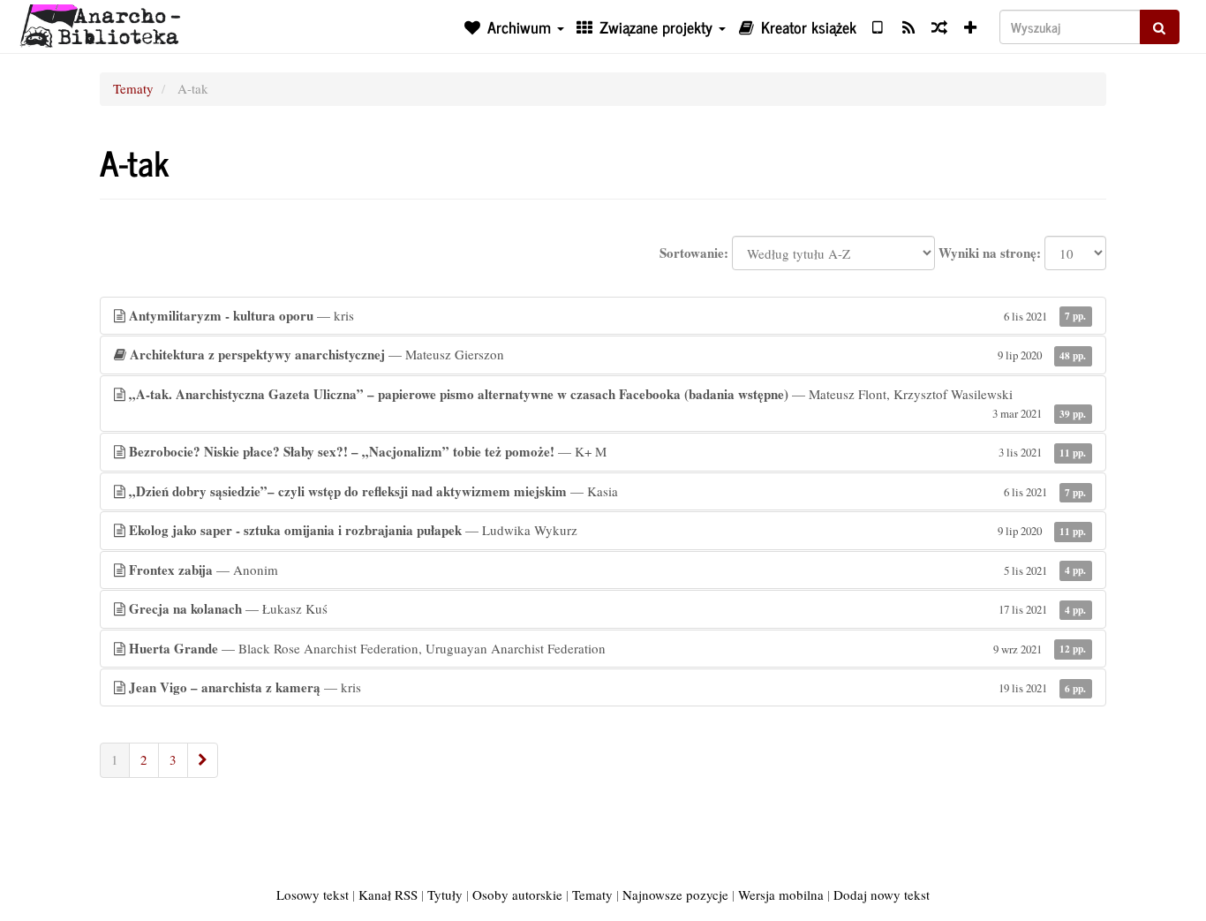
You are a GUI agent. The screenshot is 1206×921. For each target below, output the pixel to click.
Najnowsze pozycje (675, 894)
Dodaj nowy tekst (881, 894)
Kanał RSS (388, 894)
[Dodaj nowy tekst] (970, 26)
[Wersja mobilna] (877, 26)
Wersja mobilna (781, 894)
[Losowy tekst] (938, 26)
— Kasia (607, 491)
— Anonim (607, 569)
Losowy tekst (312, 894)
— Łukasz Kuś (607, 608)
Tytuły (445, 894)
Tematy (133, 88)
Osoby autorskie (517, 894)
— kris (607, 315)
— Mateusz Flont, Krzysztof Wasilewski (607, 402)
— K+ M (607, 451)
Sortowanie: (694, 253)
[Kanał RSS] (908, 26)
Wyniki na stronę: (989, 253)
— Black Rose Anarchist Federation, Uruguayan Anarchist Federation (607, 648)
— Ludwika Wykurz (607, 530)
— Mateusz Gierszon (608, 354)
